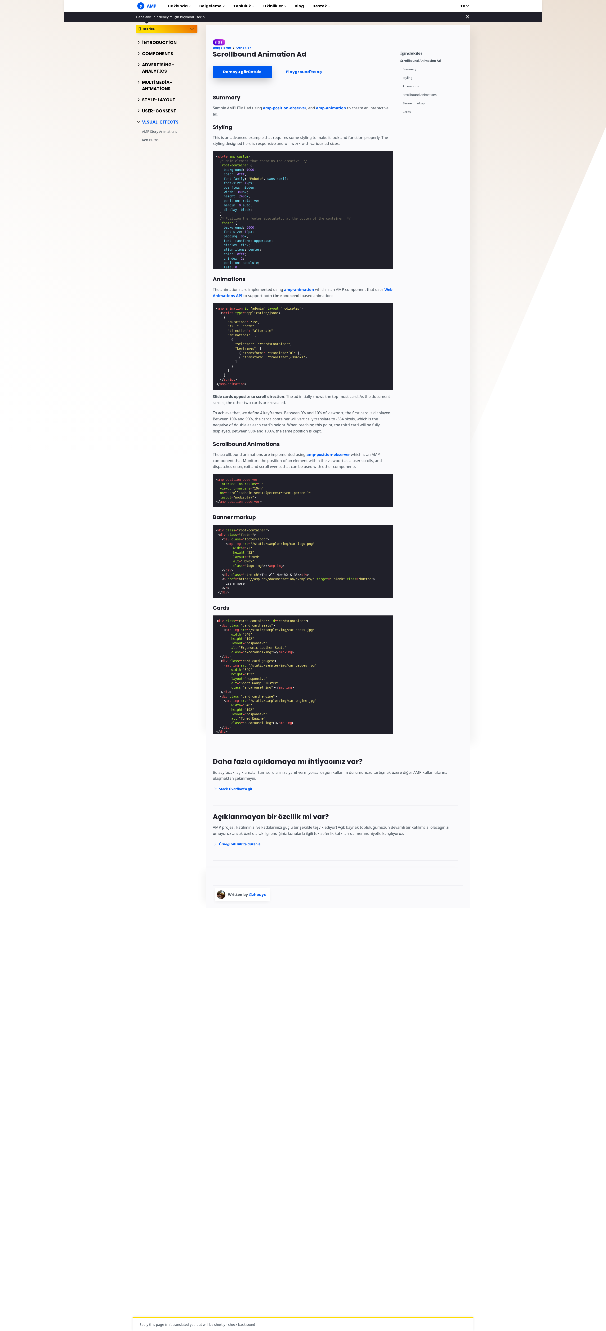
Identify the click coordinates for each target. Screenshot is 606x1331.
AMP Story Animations (159, 131)
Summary (409, 69)
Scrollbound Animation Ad (420, 61)
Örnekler (243, 47)
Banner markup (414, 103)
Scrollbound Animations (420, 95)
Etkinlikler (273, 6)
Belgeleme (210, 6)
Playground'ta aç (304, 72)
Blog (299, 6)
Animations (411, 86)
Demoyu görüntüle (242, 72)
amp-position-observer (284, 108)
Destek (319, 6)
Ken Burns (150, 140)
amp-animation (331, 108)
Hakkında (178, 6)
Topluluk (242, 6)
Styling (407, 78)
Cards (407, 112)
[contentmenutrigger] (432, 53)
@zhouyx (257, 894)
